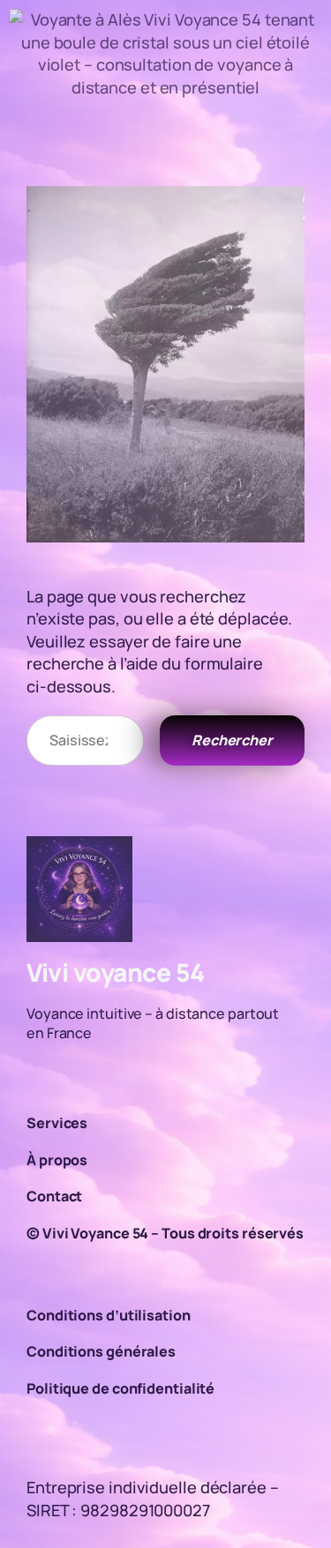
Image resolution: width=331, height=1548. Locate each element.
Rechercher (232, 740)
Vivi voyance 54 (115, 972)
